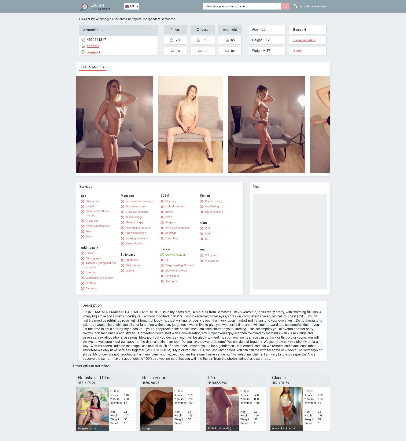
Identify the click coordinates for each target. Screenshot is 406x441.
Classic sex (93, 201)
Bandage (170, 232)
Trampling (171, 238)
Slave (168, 217)
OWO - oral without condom (97, 213)
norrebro (120, 19)
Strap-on (170, 222)
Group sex (92, 220)
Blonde (297, 51)
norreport (134, 19)
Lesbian (130, 270)
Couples (91, 272)
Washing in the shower (100, 277)
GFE (167, 260)
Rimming (91, 288)
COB (207, 233)
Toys (89, 231)
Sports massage (136, 232)
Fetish (89, 236)
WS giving (211, 255)
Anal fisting (212, 206)
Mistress (170, 201)
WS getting (212, 260)
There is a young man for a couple (101, 265)
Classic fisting (213, 201)
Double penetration (97, 225)
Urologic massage (137, 211)
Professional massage (139, 201)
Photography (94, 258)
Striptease (132, 260)
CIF (207, 238)
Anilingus (171, 281)
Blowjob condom (176, 254)
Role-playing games (177, 227)
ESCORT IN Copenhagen (95, 19)
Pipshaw (91, 283)
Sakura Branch (134, 243)
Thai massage (134, 217)
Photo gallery (92, 67)
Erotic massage (135, 206)
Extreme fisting (214, 211)
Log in (313, 6)
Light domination (175, 206)
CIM (207, 228)
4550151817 (96, 40)
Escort (90, 253)
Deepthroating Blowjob (179, 265)
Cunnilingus (172, 275)
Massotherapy (134, 222)
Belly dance (133, 265)
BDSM (169, 211)
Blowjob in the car (176, 270)
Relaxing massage (137, 238)
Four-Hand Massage (138, 227)
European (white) (304, 40)
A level (90, 206)
